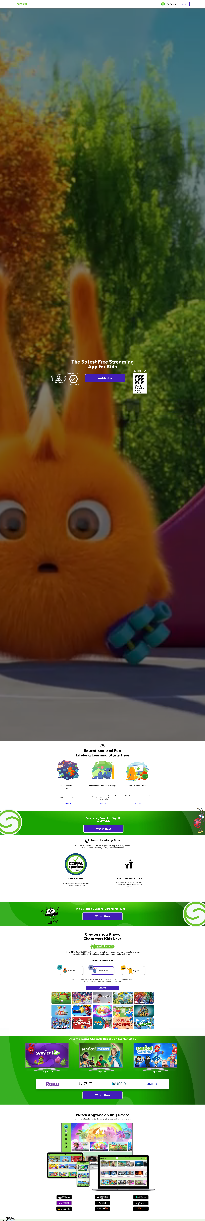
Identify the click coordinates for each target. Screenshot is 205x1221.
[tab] (71, 970)
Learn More (67, 803)
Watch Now (105, 378)
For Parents (171, 4)
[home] (24, 4)
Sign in (183, 4)
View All (102, 987)
